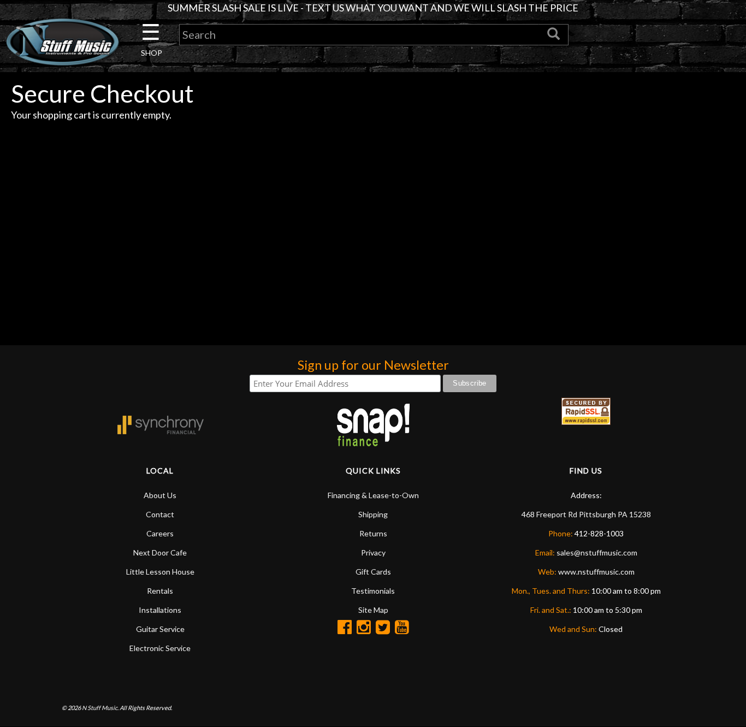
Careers (160, 533)
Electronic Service (160, 648)
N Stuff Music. (100, 707)
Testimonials (373, 590)
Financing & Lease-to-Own (373, 495)
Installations (160, 609)
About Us (160, 495)
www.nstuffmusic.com (596, 571)
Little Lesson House (160, 571)
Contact (160, 514)
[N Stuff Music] (62, 42)
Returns (373, 533)
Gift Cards (373, 571)
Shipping (373, 514)
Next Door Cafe (160, 552)
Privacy (373, 552)
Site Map (373, 609)
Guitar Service (160, 629)
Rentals (160, 590)
